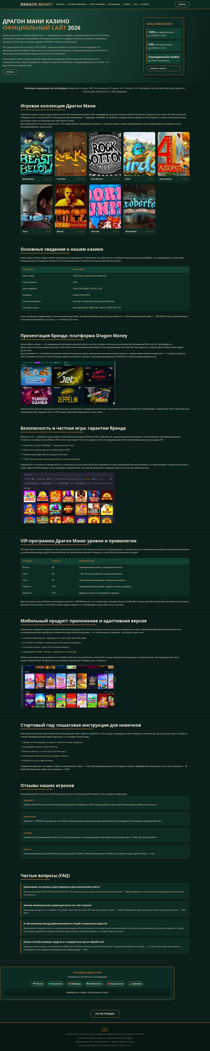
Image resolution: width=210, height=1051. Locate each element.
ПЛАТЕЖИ (60, 4)
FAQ (135, 4)
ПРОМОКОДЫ (114, 4)
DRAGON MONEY (37, 4)
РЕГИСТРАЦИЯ (105, 1013)
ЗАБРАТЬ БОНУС (158, 68)
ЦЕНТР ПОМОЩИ (97, 4)
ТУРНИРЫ (144, 4)
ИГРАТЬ (10, 72)
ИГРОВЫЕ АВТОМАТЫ (77, 4)
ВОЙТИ (182, 4)
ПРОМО (126, 4)
